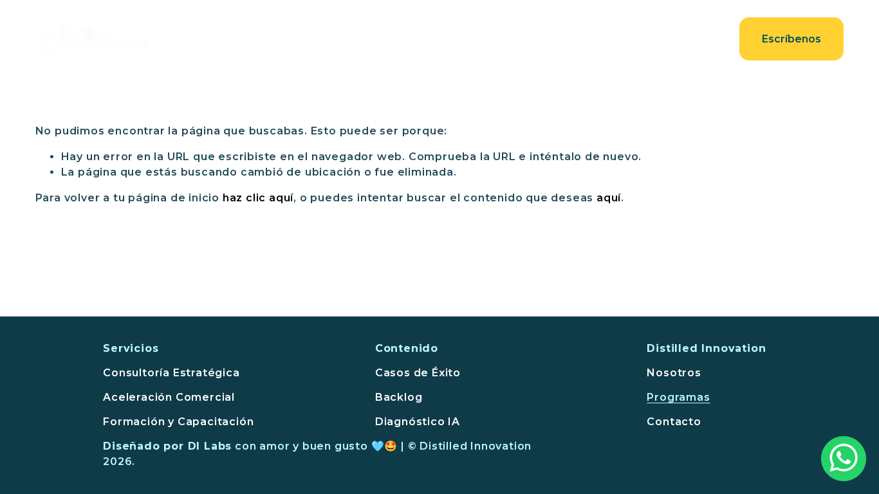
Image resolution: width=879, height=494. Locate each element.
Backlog (399, 397)
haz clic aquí (258, 198)
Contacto (694, 39)
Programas (678, 397)
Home (341, 39)
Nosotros (475, 39)
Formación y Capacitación (178, 422)
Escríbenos (791, 39)
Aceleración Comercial (169, 397)
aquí (609, 198)
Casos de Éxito (418, 373)
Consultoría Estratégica (171, 373)
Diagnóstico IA (417, 422)
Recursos (623, 39)
